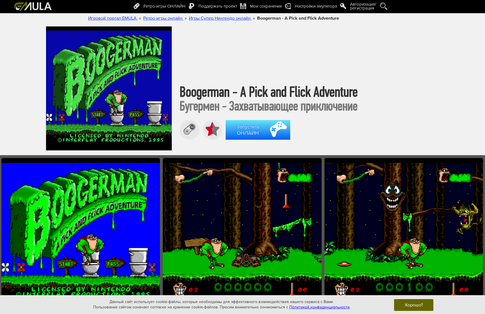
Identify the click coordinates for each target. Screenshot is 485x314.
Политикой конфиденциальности (319, 307)
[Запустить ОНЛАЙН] (259, 140)
